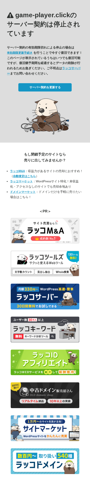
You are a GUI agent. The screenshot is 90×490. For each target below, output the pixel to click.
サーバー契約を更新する (45, 87)
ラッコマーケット (21, 181)
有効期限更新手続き (20, 52)
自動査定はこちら (24, 176)
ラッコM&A (17, 171)
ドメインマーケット (23, 191)
